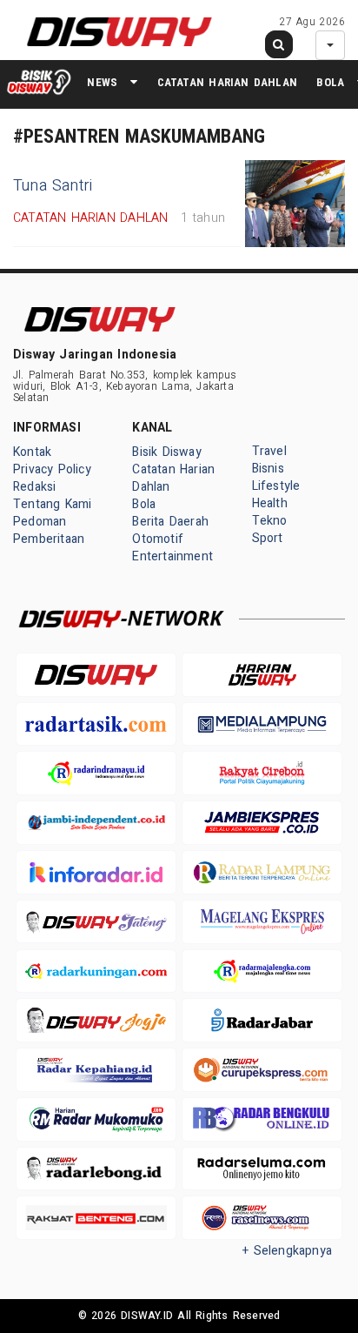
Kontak (32, 452)
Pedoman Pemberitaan (48, 530)
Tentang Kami (52, 504)
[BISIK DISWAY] (39, 82)
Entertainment (172, 556)
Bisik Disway (167, 452)
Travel (269, 451)
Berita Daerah (170, 521)
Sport (267, 538)
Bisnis (268, 468)
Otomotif (157, 539)
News (102, 82)
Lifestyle (276, 486)
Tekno (270, 521)
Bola (330, 82)
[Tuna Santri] (295, 203)
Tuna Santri (52, 186)
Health (270, 503)
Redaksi (34, 487)
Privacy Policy (52, 469)
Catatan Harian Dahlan (227, 82)
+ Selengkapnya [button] (287, 1251)
